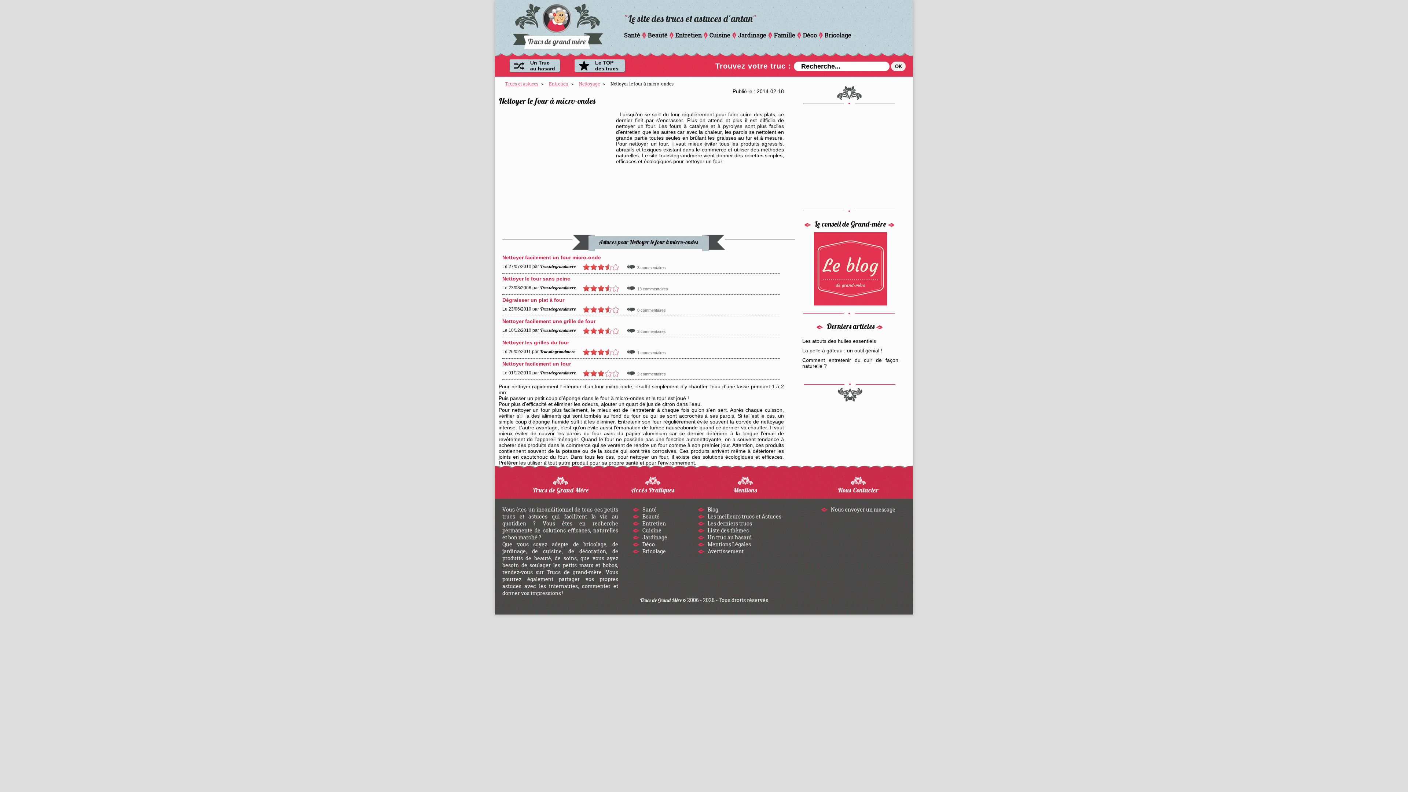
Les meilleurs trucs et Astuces (744, 516)
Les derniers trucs (729, 523)
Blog (712, 509)
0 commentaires (651, 310)
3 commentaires (651, 267)
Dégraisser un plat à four (533, 300)
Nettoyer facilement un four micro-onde (551, 257)
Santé (632, 35)
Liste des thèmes (728, 530)
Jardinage (752, 35)
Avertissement (725, 551)
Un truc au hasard (729, 537)
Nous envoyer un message (862, 509)
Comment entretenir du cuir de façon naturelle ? (850, 363)
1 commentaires (651, 353)
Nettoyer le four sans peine (536, 279)
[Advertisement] (557, 157)
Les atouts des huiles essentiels (839, 341)
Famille (784, 35)
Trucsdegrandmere (558, 266)
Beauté (658, 35)
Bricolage (838, 35)
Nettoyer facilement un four (536, 364)
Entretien (688, 35)
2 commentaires (651, 374)
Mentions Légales (729, 544)
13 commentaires (652, 289)
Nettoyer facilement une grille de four (548, 321)
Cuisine (720, 35)
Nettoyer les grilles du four (535, 342)
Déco (810, 35)
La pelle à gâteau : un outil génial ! (842, 350)
